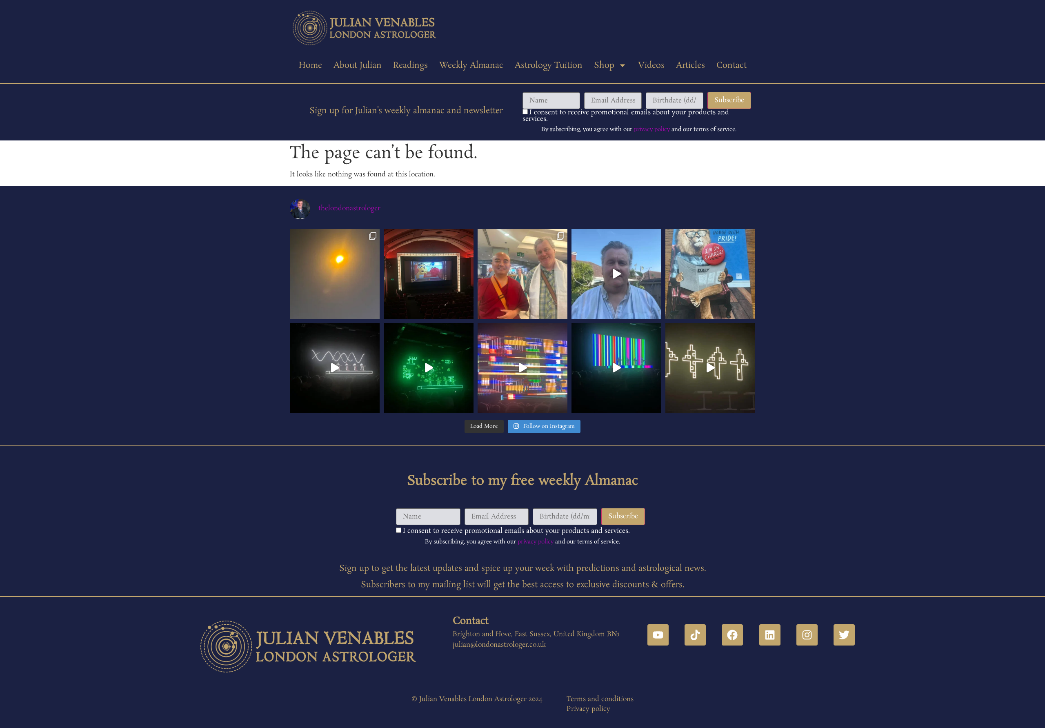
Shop (604, 65)
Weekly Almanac (471, 65)
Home (310, 65)
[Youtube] (658, 635)
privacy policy (652, 129)
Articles (690, 65)
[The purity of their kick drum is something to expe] (335, 368)
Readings (410, 65)
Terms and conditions (600, 699)
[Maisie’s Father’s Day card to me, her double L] (710, 274)
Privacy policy (588, 709)
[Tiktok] (695, 635)
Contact (731, 65)
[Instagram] (807, 635)
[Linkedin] (769, 635)
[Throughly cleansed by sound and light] (522, 368)
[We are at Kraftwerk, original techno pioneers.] (710, 368)
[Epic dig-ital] (616, 368)
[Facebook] (732, 635)
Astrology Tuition (549, 65)
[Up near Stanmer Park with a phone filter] (335, 274)
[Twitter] (844, 635)
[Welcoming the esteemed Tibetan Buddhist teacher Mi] (522, 274)
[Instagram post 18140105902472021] (429, 368)
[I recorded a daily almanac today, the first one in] (616, 274)
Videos (651, 65)
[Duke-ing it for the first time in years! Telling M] (429, 274)
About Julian (358, 65)
